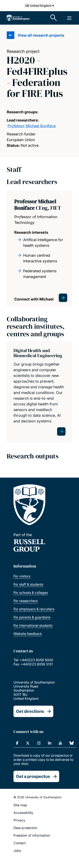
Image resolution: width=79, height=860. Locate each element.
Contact (19, 843)
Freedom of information (31, 835)
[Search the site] (53, 18)
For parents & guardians (31, 617)
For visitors (21, 576)
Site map (20, 805)
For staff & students (28, 584)
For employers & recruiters (33, 609)
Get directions (30, 711)
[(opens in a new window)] (17, 743)
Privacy (19, 820)
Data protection (25, 828)
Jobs (17, 850)
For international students (32, 625)
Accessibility (23, 813)
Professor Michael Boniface (32, 126)
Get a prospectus (33, 776)
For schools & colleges (30, 592)
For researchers (25, 601)
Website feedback (27, 634)
